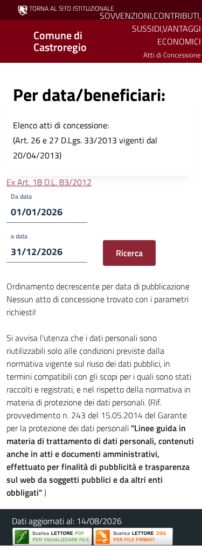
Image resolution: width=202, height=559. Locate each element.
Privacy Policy (53, 552)
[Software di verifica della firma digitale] (133, 536)
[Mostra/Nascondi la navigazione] (12, 40)
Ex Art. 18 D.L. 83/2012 (49, 182)
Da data (21, 196)
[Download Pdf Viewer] (52, 536)
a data (19, 236)
